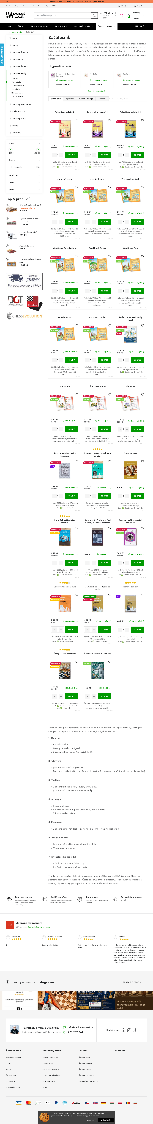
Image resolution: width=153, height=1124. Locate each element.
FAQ (54, 6)
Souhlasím (107, 1120)
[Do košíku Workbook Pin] (71, 360)
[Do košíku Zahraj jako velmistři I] (71, 155)
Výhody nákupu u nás (50, 1057)
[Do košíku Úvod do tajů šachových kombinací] (71, 496)
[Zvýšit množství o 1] (61, 155)
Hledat (94, 15)
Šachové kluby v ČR (86, 1075)
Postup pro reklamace (51, 1069)
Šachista (14, 78)
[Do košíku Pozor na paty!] (137, 496)
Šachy (15, 45)
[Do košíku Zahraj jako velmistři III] (137, 155)
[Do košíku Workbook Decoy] (104, 291)
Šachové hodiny (19, 66)
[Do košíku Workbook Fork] (137, 291)
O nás (8, 6)
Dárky (15, 125)
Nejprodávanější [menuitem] (85, 99)
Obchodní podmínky (40, 6)
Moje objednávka (49, 1081)
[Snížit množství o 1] (54, 155)
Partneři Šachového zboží (88, 1081)
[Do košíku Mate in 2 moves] (104, 222)
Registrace (141, 6)
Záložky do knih (17, 96)
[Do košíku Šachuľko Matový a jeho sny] (104, 696)
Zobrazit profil (132, 982)
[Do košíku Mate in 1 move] (71, 222)
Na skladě (26, 167)
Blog (16, 6)
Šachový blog (11, 1075)
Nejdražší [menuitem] (69, 99)
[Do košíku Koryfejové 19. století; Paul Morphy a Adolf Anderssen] (104, 563)
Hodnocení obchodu (14, 1057)
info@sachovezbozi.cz (80, 1027)
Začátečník (16, 82)
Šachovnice (17, 59)
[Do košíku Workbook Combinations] (71, 291)
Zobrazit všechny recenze (39, 927)
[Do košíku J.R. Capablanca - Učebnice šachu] (104, 629)
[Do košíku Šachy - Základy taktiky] (71, 696)
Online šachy (18, 111)
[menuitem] (10, 26)
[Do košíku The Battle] (71, 429)
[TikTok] (135, 1030)
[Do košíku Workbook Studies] (104, 360)
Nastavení (90, 1120)
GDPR (45, 1087)
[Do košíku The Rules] (137, 429)
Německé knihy (17, 93)
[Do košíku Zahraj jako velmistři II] (104, 155)
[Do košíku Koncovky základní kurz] (71, 629)
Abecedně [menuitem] (102, 99)
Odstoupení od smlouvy (51, 1075)
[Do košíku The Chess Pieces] (104, 429)
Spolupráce (10, 1081)
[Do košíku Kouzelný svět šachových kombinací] (137, 563)
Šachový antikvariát (21, 104)
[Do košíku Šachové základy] (137, 630)
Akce (14, 38)
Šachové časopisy (85, 1063)
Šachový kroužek (17, 86)
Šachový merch (19, 118)
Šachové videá (84, 1057)
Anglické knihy (16, 89)
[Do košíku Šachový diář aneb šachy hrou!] (137, 360)
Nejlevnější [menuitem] (55, 99)
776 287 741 (109, 13)
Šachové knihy (19, 73)
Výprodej (16, 132)
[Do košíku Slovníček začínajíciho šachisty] (71, 563)
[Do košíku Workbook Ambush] (137, 222)
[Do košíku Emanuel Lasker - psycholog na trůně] (104, 496)
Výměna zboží (48, 1063)
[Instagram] (129, 1030)
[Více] (140, 26)
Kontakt (25, 6)
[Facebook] (123, 1030)
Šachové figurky (20, 52)
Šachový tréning (85, 1069)
